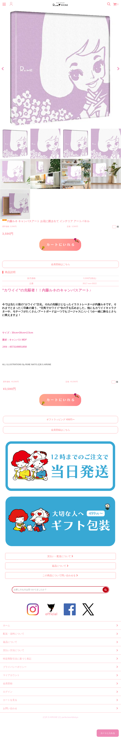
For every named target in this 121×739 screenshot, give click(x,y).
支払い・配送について (59, 556)
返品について (59, 566)
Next (117, 68)
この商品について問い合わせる (59, 575)
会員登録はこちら (60, 264)
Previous (3, 68)
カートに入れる (60, 244)
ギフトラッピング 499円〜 (60, 419)
